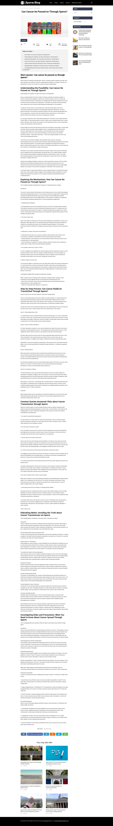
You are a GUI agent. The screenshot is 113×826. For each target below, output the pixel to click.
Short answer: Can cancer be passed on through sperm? (37, 54)
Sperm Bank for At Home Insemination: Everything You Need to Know (56, 763)
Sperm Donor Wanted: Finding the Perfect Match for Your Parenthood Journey (31, 810)
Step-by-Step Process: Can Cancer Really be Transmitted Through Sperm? (42, 61)
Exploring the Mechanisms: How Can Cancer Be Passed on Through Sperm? (42, 59)
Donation (68, 2)
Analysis (62, 2)
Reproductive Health (76, 2)
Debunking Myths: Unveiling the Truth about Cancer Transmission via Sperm (42, 65)
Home (51, 2)
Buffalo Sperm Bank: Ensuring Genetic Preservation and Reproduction (56, 810)
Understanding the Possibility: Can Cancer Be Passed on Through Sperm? (41, 57)
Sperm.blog (45, 820)
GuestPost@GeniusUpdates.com (61, 820)
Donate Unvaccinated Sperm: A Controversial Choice (54, 786)
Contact (56, 2)
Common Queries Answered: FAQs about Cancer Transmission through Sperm (42, 63)
